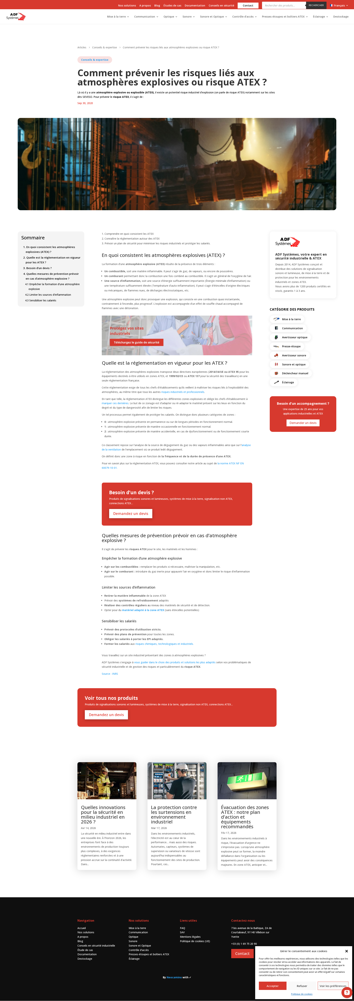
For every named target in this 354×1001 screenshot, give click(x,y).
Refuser (302, 986)
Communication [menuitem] (144, 16)
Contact (242, 953)
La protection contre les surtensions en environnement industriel (174, 814)
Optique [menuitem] (169, 16)
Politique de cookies (302, 994)
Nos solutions (85, 932)
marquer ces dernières (115, 403)
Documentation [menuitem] (195, 5)
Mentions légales (190, 936)
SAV (182, 932)
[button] (346, 951)
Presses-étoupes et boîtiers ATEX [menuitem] (283, 16)
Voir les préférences (333, 986)
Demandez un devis (130, 513)
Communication (138, 932)
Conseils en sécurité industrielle (96, 945)
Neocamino (174, 977)
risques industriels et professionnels (182, 392)
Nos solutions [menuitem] (127, 5)
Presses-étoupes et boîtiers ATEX (149, 954)
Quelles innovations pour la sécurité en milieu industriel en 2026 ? (103, 814)
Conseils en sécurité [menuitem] (221, 5)
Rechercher (316, 5)
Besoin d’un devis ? (37, 268)
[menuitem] (339, 6)
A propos (82, 936)
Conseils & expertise (94, 59)
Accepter (273, 986)
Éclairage (134, 958)
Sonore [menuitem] (187, 16)
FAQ (182, 928)
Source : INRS (110, 673)
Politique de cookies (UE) (195, 941)
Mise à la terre (137, 928)
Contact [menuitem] (248, 5)
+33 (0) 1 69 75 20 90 (244, 943)
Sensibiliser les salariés (40, 300)
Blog (80, 941)
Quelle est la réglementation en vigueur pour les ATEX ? (51, 260)
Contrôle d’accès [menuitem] (243, 16)
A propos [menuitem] (145, 5)
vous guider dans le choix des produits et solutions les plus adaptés (175, 662)
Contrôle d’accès (139, 950)
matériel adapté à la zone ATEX (143, 610)
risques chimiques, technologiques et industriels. (165, 644)
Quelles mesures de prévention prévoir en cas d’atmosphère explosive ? (51, 276)
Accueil (81, 928)
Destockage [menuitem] (340, 16)
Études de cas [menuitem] (172, 5)
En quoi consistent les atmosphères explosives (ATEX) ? (49, 249)
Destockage (84, 958)
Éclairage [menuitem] (319, 16)
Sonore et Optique (140, 945)
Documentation (87, 954)
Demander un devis (303, 423)
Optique (133, 936)
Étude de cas (85, 950)
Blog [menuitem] (157, 5)
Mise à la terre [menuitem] (116, 16)
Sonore (133, 941)
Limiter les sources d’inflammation (48, 294)
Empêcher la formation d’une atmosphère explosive (52, 286)
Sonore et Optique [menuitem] (212, 16)
